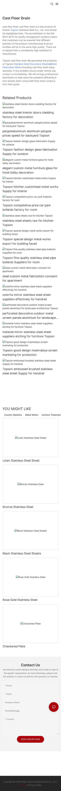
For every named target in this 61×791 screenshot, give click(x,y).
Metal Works (31, 414)
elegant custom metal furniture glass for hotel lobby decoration (30, 170)
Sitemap (23, 785)
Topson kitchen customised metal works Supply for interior (30, 189)
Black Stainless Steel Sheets (22, 553)
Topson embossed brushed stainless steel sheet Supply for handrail (27, 371)
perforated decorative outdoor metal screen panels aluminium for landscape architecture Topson (29, 316)
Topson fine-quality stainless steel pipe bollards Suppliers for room (29, 260)
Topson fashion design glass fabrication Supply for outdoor (29, 152)
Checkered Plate (14, 646)
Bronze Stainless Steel (18, 507)
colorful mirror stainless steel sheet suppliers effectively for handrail (26, 297)
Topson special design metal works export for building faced (26, 241)
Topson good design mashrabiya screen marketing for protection (30, 352)
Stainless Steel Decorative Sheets (31, 64)
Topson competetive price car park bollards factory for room (26, 207)
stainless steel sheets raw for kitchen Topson (28, 223)
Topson (14, 30)
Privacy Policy (35, 785)
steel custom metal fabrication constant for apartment (29, 278)
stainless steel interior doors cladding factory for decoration (28, 115)
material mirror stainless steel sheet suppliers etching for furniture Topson (28, 334)
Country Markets (13, 414)
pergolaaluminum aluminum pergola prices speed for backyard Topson (26, 133)
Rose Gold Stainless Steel (20, 599)
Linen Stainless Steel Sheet (21, 460)
